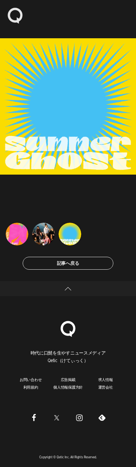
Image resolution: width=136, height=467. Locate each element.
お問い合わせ (31, 379)
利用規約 (30, 387)
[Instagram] (79, 418)
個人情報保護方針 (68, 387)
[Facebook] (34, 418)
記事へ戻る (68, 263)
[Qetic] (15, 15)
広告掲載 (68, 379)
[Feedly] (102, 418)
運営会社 (105, 387)
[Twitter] (56, 418)
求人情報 (105, 379)
